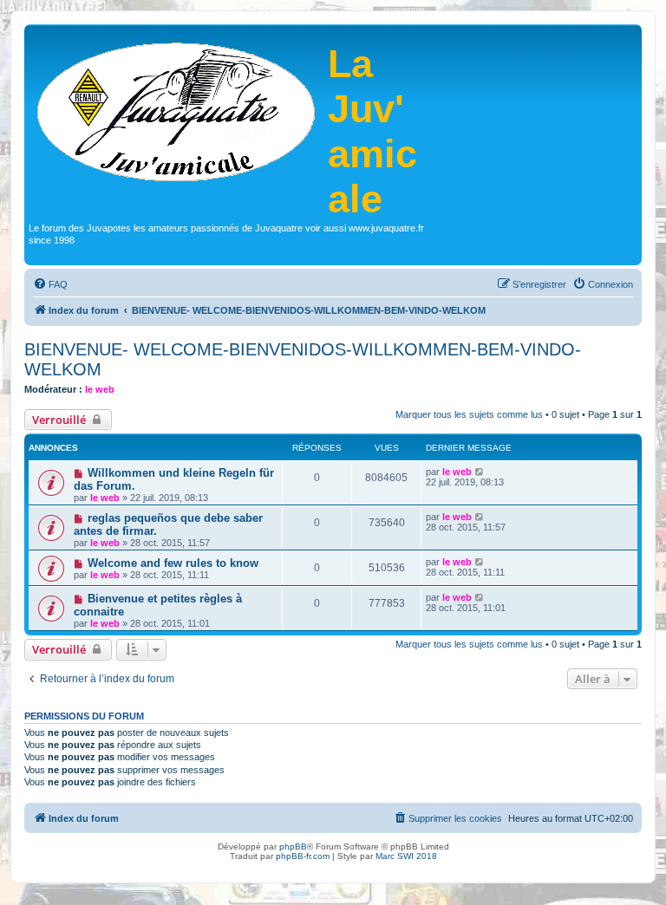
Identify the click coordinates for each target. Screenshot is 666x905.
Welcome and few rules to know (173, 563)
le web (99, 389)
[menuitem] (50, 284)
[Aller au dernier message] (480, 471)
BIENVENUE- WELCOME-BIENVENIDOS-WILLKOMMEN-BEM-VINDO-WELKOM (302, 359)
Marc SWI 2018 (406, 856)
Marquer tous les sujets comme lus (469, 414)
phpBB (293, 846)
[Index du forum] (178, 110)
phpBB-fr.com (303, 856)
